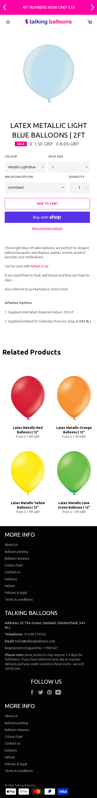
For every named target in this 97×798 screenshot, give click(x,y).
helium (35, 266)
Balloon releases (17, 558)
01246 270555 (35, 634)
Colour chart (14, 565)
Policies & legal (16, 593)
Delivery (11, 579)
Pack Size (55, 156)
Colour (11, 156)
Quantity (77, 176)
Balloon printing (16, 552)
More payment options (47, 228)
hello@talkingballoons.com (35, 641)
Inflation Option (19, 176)
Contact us (12, 572)
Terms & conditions (19, 599)
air (46, 266)
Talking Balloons (25, 785)
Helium (10, 586)
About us (11, 545)
